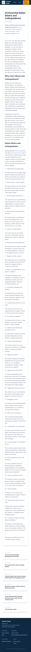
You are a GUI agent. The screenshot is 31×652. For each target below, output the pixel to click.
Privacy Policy (16, 641)
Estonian (16, 33)
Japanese (19, 29)
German (19, 27)
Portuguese (8, 33)
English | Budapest (6, 641)
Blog (20, 2)
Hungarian (8, 29)
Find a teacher (26, 2)
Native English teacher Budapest (19, 635)
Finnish (7, 31)
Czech (17, 31)
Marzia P (21, 537)
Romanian (12, 31)
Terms (14, 643)
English (13, 29)
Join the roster (14, 633)
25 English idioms (16, 153)
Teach (14, 2)
